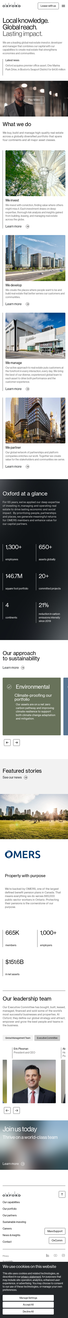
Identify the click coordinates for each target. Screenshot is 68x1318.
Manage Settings (28, 1297)
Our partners (10, 1215)
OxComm (57, 1240)
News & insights (11, 1235)
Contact (7, 1241)
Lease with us (48, 5)
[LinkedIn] (48, 1255)
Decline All (28, 1311)
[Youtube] (55, 1255)
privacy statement (31, 1276)
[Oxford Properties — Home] (11, 4)
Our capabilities (11, 1202)
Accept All (28, 1304)
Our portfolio (10, 1208)
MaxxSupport (55, 1231)
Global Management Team (17, 1038)
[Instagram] (63, 1255)
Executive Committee (47, 1038)
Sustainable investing (14, 1222)
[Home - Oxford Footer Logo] (11, 1194)
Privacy (6, 1256)
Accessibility (8, 1261)
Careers (7, 1228)
